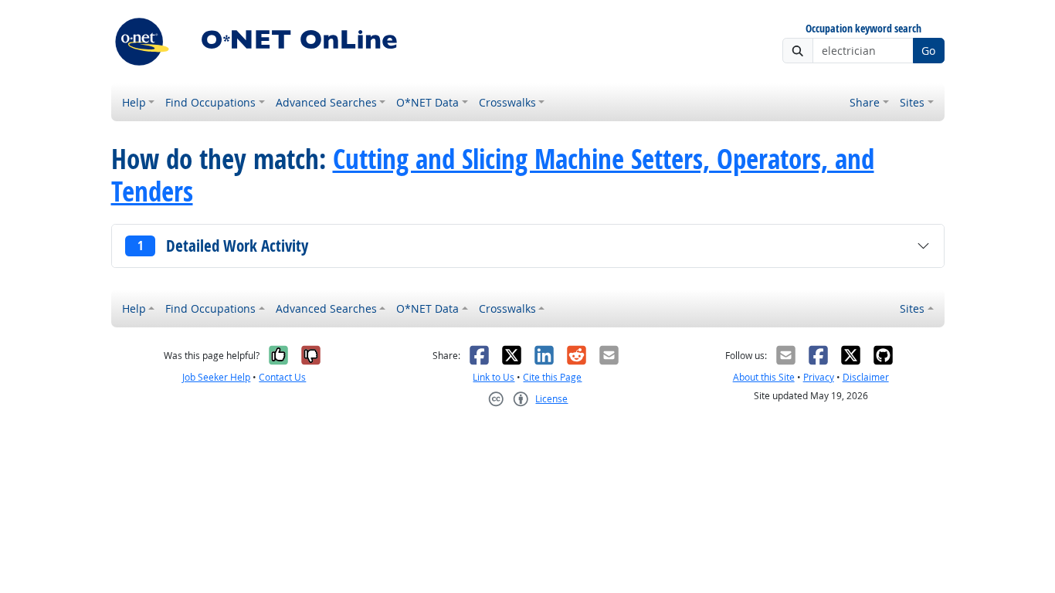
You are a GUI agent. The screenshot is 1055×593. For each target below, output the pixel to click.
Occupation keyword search (863, 29)
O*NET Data (427, 102)
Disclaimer (866, 377)
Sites (912, 102)
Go (928, 50)
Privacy (818, 377)
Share (865, 102)
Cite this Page (552, 377)
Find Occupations (210, 102)
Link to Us (493, 377)
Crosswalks (507, 102)
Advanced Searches (326, 102)
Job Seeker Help (216, 377)
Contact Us (282, 377)
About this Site (764, 377)
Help (134, 102)
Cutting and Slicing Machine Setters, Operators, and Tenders (492, 175)
